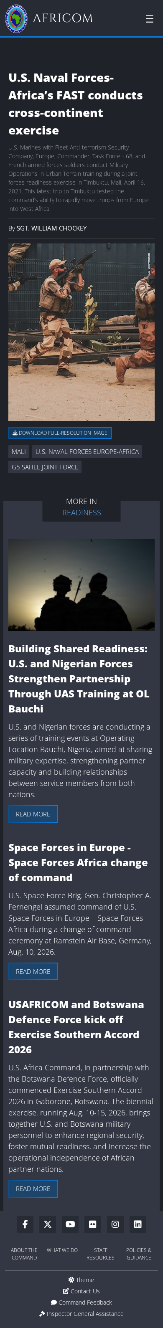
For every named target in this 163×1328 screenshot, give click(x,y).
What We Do (62, 1250)
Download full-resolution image (62, 432)
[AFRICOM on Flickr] (95, 1225)
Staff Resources (101, 1254)
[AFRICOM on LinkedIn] (138, 1225)
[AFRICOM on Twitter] (50, 1225)
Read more (33, 814)
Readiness (81, 512)
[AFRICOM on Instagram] (118, 1225)
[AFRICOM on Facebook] (28, 1225)
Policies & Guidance (139, 1254)
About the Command (24, 1254)
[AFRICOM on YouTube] (73, 1225)
